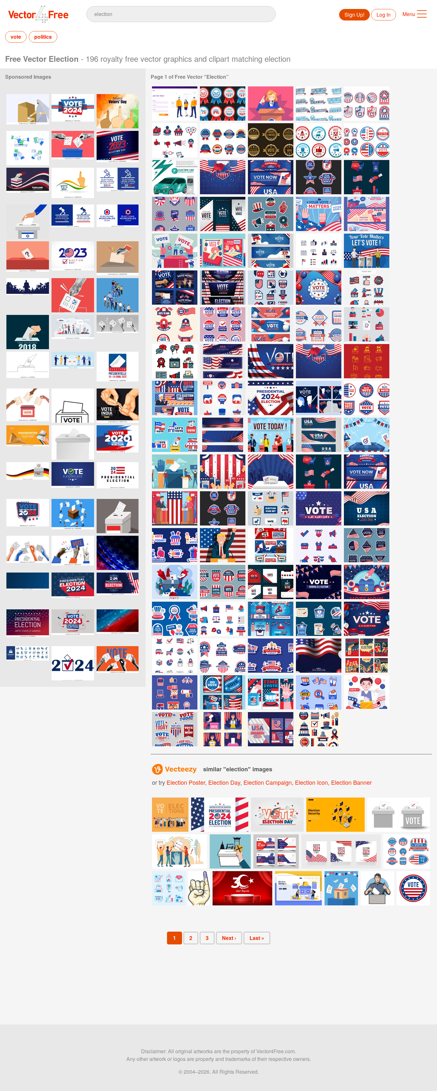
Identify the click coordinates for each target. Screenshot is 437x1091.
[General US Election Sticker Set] (222, 655)
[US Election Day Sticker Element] (318, 619)
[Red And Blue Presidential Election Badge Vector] (318, 140)
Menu (408, 14)
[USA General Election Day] (174, 361)
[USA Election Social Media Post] (270, 582)
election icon (311, 782)
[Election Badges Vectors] (366, 103)
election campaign (267, 782)
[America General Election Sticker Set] (222, 582)
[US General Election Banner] (366, 214)
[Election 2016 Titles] (318, 103)
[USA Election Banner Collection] (318, 435)
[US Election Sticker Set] (318, 177)
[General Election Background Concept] (270, 361)
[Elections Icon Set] (366, 361)
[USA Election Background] (270, 471)
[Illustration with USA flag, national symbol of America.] (118, 553)
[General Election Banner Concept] (222, 287)
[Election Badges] (222, 103)
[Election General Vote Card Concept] (366, 655)
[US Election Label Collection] (318, 324)
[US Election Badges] (174, 214)
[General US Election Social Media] (222, 729)
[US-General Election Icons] (318, 251)
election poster (186, 782)
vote (16, 36)
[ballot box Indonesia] (118, 516)
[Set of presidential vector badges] (406, 851)
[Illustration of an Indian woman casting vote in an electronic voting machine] (27, 111)
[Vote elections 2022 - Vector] (73, 479)
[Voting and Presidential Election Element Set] (366, 140)
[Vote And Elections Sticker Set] (174, 692)
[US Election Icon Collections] (318, 545)
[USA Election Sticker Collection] (270, 214)
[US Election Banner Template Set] (270, 692)
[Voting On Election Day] (174, 398)
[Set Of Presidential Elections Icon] (174, 140)
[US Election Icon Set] (366, 287)
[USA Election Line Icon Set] (174, 655)
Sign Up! (354, 14)
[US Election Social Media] (174, 287)
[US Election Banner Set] (270, 545)
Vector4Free (38, 14)
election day (224, 782)
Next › (229, 938)
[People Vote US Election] (174, 251)
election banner (351, 782)
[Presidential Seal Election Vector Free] (222, 140)
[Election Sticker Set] (174, 435)
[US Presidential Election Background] (366, 435)
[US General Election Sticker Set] (174, 619)
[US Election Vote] (270, 435)
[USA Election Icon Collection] (222, 398)
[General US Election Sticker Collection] (270, 655)
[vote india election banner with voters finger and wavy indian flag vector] (73, 185)
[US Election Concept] (366, 251)
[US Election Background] (318, 214)
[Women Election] (270, 103)
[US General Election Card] (222, 251)
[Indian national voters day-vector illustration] (118, 111)
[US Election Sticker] (174, 324)
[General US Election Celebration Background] (366, 582)
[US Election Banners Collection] (222, 361)
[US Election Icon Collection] (366, 324)
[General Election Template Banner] (222, 435)
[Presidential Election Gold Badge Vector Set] (270, 140)
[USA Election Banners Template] (222, 214)
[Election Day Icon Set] (366, 177)
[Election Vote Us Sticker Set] (174, 729)
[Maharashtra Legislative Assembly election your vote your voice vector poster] (27, 442)
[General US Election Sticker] (366, 545)
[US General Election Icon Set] (222, 619)
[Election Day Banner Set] (270, 177)
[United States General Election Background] (318, 582)
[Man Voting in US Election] (366, 692)
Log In (384, 14)
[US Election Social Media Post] (270, 619)
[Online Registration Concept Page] (174, 103)
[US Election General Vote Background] (366, 619)
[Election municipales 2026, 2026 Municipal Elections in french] (73, 222)
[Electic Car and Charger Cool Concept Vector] (174, 177)
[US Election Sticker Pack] (222, 324)
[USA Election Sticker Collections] (174, 545)
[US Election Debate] (174, 508)
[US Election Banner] (270, 251)
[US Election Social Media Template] (222, 692)
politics (43, 36)
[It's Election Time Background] (222, 471)
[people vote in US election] (174, 582)
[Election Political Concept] (174, 471)
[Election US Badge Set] (366, 398)
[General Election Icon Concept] (270, 287)
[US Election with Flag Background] (318, 655)
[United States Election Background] (222, 177)
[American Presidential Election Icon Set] (318, 692)
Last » (257, 938)
